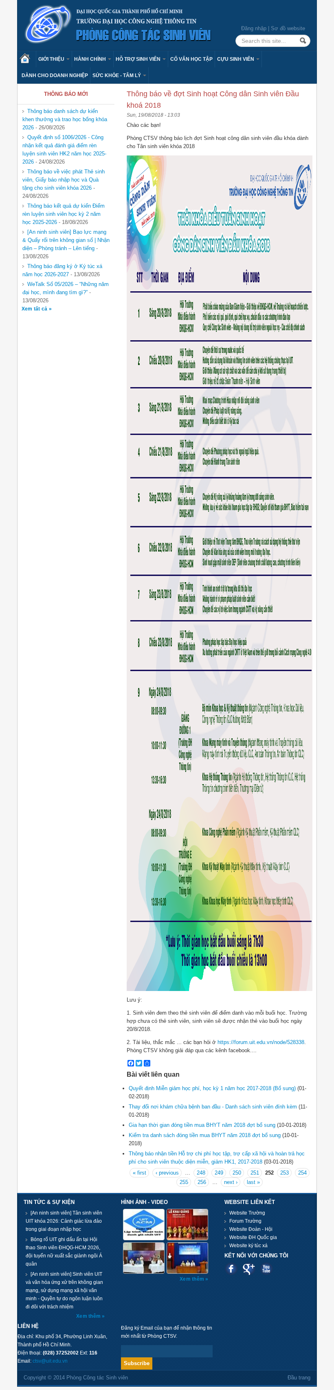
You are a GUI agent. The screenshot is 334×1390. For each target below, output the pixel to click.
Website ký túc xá (248, 1245)
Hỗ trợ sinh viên (139, 59)
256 (202, 1182)
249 (219, 1173)
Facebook (231, 1268)
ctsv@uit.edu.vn (50, 1361)
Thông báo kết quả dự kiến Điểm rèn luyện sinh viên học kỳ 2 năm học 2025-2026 (63, 214)
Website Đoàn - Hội (250, 1229)
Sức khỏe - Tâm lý (117, 75)
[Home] (118, 25)
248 (201, 1173)
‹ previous (167, 1173)
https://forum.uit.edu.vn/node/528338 (261, 1042)
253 (284, 1173)
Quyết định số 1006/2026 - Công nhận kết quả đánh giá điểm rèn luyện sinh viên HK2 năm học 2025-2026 (64, 149)
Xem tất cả (35, 309)
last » (253, 1182)
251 (254, 1173)
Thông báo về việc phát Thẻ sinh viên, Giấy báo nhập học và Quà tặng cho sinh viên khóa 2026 (63, 179)
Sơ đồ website (288, 28)
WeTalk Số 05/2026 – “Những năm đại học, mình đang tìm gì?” (65, 288)
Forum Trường (245, 1221)
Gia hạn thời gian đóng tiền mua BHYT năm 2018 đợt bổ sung (202, 1125)
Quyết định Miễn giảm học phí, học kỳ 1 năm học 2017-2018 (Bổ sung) (212, 1088)
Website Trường (247, 1213)
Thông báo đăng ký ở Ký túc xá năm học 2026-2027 (62, 270)
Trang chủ (28, 59)
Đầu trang (299, 1377)
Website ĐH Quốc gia (253, 1237)
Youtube (266, 1268)
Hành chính (90, 59)
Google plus (248, 1268)
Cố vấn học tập (191, 59)
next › (230, 1182)
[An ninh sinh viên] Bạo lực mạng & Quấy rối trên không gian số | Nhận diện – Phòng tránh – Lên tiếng (66, 240)
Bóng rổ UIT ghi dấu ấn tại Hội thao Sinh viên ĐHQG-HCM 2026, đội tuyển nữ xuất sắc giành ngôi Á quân (64, 1252)
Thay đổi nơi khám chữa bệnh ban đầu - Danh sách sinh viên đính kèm (213, 1107)
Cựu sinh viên (236, 59)
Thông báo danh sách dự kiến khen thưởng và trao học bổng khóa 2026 (64, 119)
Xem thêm (89, 1316)
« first (139, 1173)
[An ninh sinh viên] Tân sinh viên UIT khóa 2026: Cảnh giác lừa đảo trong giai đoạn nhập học (64, 1221)
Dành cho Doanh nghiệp (55, 75)
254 (302, 1173)
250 (237, 1173)
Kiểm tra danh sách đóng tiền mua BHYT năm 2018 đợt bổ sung (205, 1135)
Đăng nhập (253, 28)
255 (184, 1182)
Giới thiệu (52, 59)
